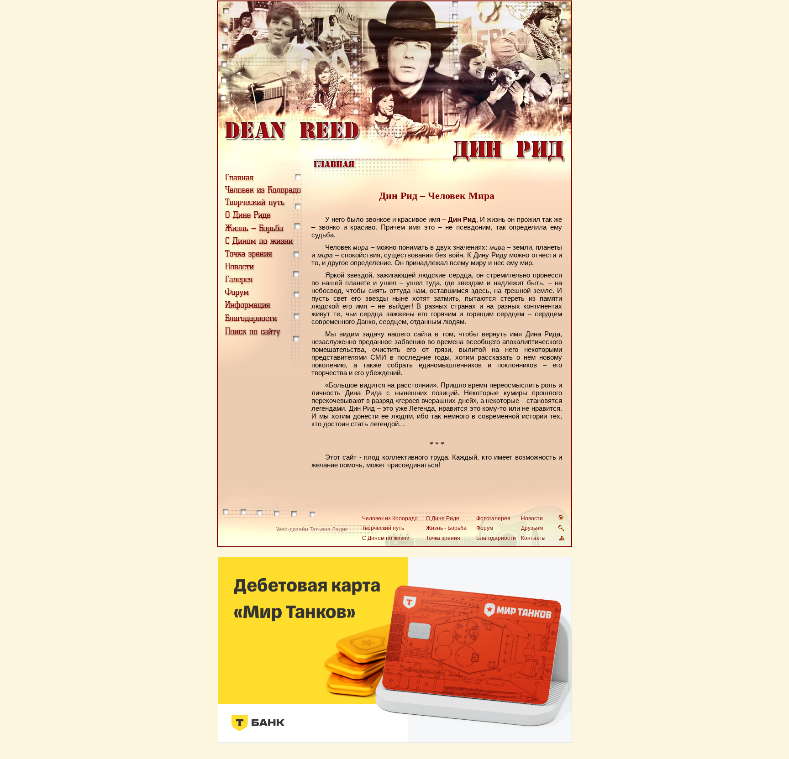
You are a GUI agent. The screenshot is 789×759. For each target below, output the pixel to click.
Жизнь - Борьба (446, 528)
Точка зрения (443, 538)
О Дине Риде (442, 518)
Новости (532, 518)
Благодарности (496, 538)
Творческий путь (383, 528)
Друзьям (532, 528)
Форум (484, 528)
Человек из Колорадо (390, 518)
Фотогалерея (493, 518)
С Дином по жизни (386, 538)
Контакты (533, 538)
